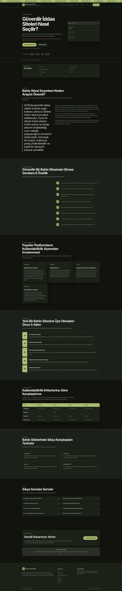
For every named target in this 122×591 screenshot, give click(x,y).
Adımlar (77, 4)
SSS (91, 4)
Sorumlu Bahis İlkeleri (29, 44)
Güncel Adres (96, 4)
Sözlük (87, 4)
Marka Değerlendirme (71, 4)
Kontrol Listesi (63, 4)
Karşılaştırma (82, 4)
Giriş (58, 4)
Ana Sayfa (24, 60)
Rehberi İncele (42, 44)
